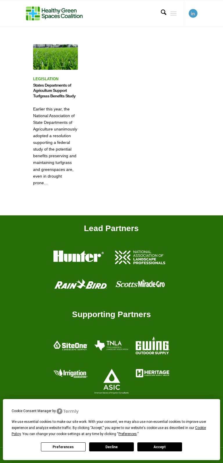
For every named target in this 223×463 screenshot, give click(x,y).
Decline (111, 447)
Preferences (63, 447)
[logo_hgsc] (54, 13)
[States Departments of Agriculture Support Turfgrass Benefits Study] (55, 57)
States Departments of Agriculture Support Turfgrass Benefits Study (54, 90)
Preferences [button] (127, 434)
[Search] (160, 13)
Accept (160, 447)
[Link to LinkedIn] (193, 13)
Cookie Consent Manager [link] (31, 411)
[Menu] (173, 13)
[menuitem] (160, 13)
